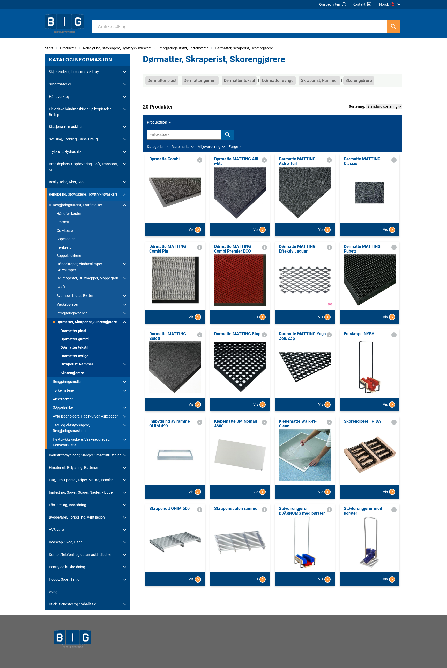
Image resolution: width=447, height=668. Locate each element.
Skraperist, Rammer (77, 364)
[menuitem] (390, 4)
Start (49, 48)
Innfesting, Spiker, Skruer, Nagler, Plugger (81, 492)
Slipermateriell (60, 84)
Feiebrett (64, 247)
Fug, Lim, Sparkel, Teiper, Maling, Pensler (81, 480)
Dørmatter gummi (75, 339)
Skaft (61, 287)
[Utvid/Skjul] (125, 72)
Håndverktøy (59, 97)
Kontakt (359, 4)
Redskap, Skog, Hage (66, 542)
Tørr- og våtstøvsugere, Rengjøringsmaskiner (71, 428)
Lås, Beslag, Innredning (67, 505)
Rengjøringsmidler (67, 381)
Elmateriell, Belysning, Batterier (73, 467)
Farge (233, 147)
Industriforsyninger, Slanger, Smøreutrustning (85, 455)
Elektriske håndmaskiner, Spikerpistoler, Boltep (80, 112)
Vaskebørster (67, 304)
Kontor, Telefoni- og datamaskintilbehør (80, 554)
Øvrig (53, 592)
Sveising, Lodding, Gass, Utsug (73, 139)
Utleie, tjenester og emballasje (72, 604)
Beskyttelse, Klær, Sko (66, 182)
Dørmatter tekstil (74, 347)
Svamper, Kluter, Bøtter (75, 295)
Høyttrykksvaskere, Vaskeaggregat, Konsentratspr (81, 442)
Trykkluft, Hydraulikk (65, 151)
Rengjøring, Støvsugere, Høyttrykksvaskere (117, 48)
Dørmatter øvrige (74, 356)
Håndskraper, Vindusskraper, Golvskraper (80, 267)
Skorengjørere (72, 373)
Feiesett (63, 222)
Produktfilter (157, 122)
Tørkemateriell (64, 390)
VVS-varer (57, 530)
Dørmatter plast (73, 331)
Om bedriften (329, 4)
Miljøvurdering (209, 147)
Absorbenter (63, 399)
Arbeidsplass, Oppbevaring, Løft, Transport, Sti (83, 167)
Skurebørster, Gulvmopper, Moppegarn (87, 278)
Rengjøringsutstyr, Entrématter (183, 48)
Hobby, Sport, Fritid (64, 579)
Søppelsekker (63, 407)
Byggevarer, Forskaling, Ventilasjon (77, 517)
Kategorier (155, 147)
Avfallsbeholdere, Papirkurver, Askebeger (85, 416)
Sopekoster (66, 239)
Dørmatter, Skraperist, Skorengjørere (244, 48)
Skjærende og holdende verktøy (74, 72)
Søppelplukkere (69, 256)
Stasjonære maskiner (66, 127)
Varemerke (180, 147)
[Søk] (393, 26)
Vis (191, 229)
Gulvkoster (65, 230)
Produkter (68, 48)
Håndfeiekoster (69, 214)
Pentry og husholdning (67, 567)
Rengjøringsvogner (72, 313)
